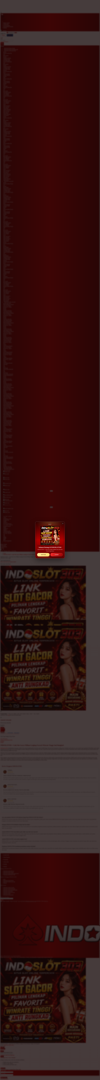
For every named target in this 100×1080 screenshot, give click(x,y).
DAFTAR (43, 554)
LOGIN (57, 554)
